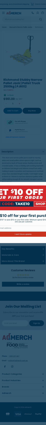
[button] (39, 52)
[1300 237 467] (32, 12)
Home (4, 27)
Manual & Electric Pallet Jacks (20, 27)
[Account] (37, 12)
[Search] (40, 19)
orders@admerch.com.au (18, 361)
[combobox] (23, 19)
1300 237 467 (14, 356)
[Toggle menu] (3, 12)
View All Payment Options (15, 137)
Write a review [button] (23, 284)
